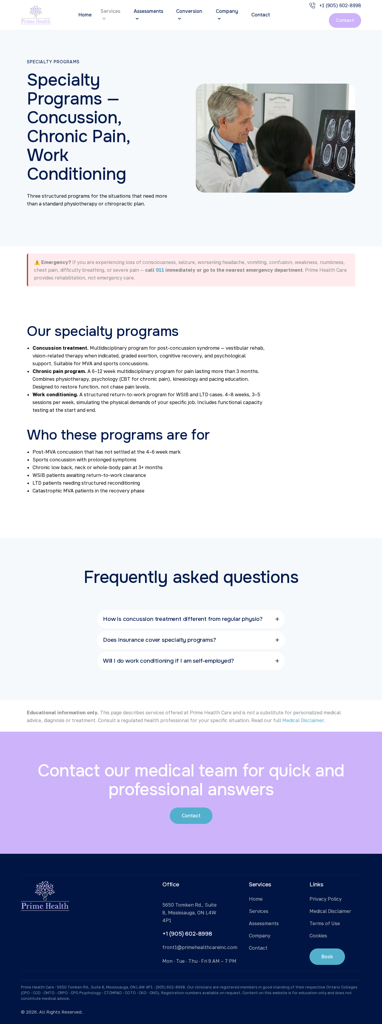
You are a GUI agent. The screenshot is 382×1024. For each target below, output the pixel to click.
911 (160, 270)
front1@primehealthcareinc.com (199, 947)
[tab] (191, 619)
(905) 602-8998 (170, 987)
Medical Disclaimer (303, 720)
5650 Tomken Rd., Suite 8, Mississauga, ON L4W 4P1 (189, 912)
